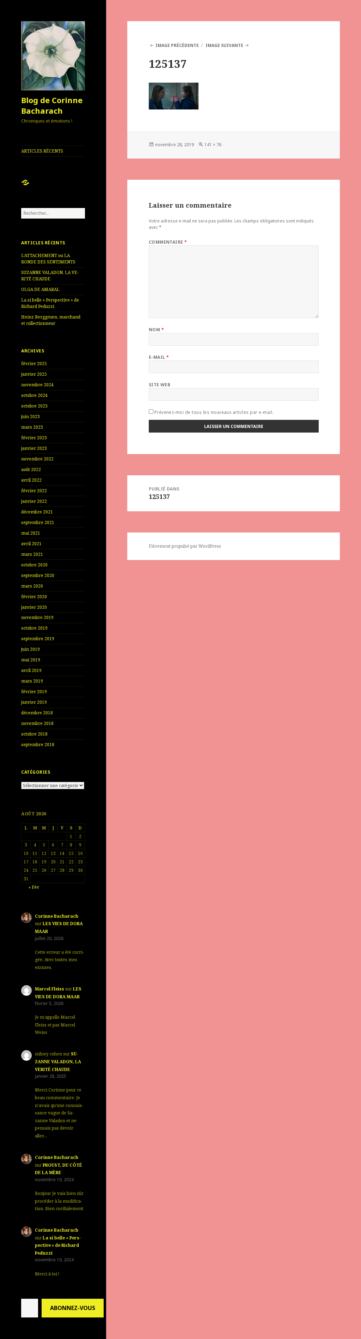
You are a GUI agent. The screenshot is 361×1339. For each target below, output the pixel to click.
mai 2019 (30, 660)
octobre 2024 (34, 395)
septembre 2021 (37, 522)
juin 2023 (30, 416)
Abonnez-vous (72, 1308)
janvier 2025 (34, 374)
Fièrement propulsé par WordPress (185, 546)
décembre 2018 (37, 713)
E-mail (159, 357)
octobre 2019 (34, 628)
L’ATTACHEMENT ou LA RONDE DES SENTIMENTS (48, 258)
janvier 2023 (34, 448)
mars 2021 (32, 554)
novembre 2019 (37, 617)
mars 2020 (32, 586)
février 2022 (34, 491)
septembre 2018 (37, 745)
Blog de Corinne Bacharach (51, 105)
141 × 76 (212, 145)
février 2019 (34, 692)
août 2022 (31, 469)
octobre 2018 (34, 734)
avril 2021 (31, 544)
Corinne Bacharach (56, 916)
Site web (160, 385)
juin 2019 (30, 649)
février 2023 (34, 438)
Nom (156, 330)
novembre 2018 (37, 723)
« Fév (34, 887)
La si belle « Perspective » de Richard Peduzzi (50, 303)
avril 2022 (31, 480)
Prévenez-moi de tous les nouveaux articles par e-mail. (214, 412)
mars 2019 (32, 681)
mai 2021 (30, 533)
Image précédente (177, 45)
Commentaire (168, 242)
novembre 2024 (37, 385)
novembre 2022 (37, 459)
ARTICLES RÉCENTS (42, 151)
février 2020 (34, 597)
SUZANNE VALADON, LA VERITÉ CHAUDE (50, 275)
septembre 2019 (37, 639)
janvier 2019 (34, 702)
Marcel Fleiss (49, 989)
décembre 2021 (37, 512)
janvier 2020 (34, 607)
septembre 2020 (37, 575)
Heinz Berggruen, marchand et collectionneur (50, 320)
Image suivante (224, 45)
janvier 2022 (34, 501)
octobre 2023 (34, 406)
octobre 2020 (34, 565)
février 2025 (34, 364)
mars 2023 (32, 427)
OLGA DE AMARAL (40, 289)
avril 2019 (31, 670)
